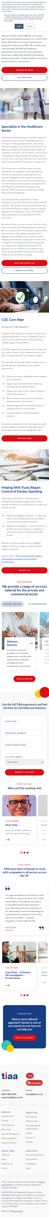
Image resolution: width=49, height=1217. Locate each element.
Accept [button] (19, 26)
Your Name (11, 721)
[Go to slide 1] (21, 853)
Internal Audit (7, 1116)
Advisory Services (9, 1142)
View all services (24, 679)
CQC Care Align (24, 78)
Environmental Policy (35, 1155)
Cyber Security (8, 1125)
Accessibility (31, 1163)
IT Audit (5, 1120)
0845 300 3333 (9, 1094)
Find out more (24, 438)
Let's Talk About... (15, 757)
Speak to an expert (24, 1038)
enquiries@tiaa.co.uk (12, 1097)
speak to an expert (24, 271)
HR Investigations (9, 1138)
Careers (29, 1133)
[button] (12, 604)
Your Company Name (15, 745)
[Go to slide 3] (28, 853)
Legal (28, 1168)
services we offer (24, 70)
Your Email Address (16, 733)
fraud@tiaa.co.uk (34, 1094)
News (4, 1159)
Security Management (11, 1134)
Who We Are (31, 1117)
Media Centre (7, 1163)
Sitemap (29, 1142)
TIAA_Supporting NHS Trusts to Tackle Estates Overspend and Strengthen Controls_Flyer (22, 559)
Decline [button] (29, 26)
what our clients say (24, 263)
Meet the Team (32, 1121)
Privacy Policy (32, 1159)
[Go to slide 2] (25, 853)
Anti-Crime (6, 1129)
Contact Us (24, 570)
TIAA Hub (6, 1155)
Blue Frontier (17, 1211)
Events (4, 1168)
